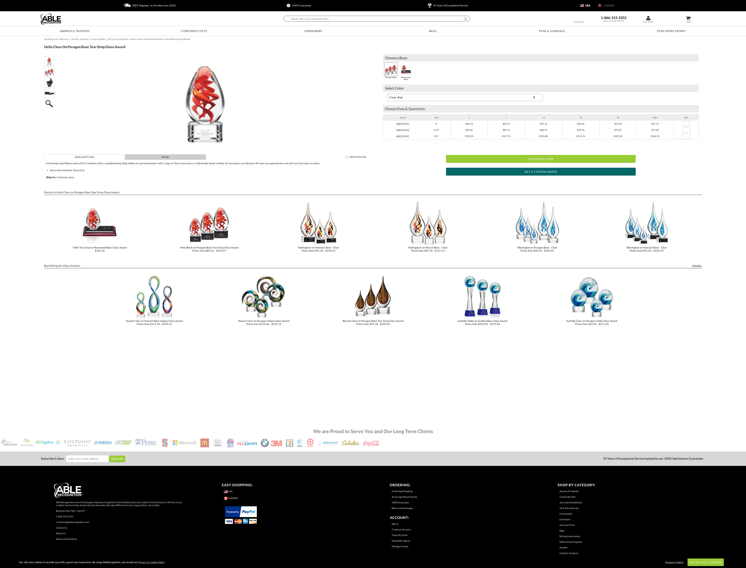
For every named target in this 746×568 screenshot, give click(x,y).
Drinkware (313, 31)
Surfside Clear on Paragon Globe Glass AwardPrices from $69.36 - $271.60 (591, 322)
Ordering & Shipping (402, 491)
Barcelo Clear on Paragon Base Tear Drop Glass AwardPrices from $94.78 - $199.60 (373, 322)
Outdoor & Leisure (569, 553)
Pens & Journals (552, 31)
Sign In (395, 523)
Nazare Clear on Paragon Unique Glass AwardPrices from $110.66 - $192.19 (263, 322)
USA (587, 5)
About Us (60, 533)
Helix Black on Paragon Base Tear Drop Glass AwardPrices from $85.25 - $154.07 (209, 249)
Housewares (566, 513)
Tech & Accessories (569, 508)
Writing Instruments (570, 536)
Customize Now (541, 159)
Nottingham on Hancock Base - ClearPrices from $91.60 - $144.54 (318, 249)
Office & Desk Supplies (571, 541)
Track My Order (400, 535)
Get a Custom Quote (541, 171)
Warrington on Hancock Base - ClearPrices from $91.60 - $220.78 (647, 249)
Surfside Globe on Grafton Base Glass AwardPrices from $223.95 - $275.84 (482, 322)
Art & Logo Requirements (404, 496)
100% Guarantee (301, 5)
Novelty (563, 547)
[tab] (84, 157)
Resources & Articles (66, 539)
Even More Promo (671, 31)
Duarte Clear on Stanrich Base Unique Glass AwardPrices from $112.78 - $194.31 (154, 322)
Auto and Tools (567, 525)
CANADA (609, 5)
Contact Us (61, 527)
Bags (433, 31)
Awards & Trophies (75, 31)
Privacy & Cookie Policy (152, 562)
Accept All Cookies (706, 562)
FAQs (165, 157)
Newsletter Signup (401, 540)
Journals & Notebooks (571, 502)
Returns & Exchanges (402, 508)
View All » (697, 265)
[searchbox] (376, 19)
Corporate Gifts (194, 31)
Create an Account (401, 529)
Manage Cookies (400, 546)
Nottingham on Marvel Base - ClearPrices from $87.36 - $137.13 (428, 249)
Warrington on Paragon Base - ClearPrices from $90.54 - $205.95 (537, 249)
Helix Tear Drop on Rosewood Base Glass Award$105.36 (100, 249)
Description (84, 157)
